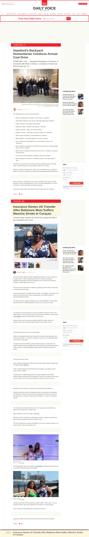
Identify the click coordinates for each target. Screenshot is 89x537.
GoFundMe (17, 316)
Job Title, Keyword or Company (70, 167)
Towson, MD (18, 201)
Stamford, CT (19, 45)
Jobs (78, 14)
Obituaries (67, 14)
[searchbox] (10, 4)
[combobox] (9, 4)
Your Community (22, 14)
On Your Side (32, 14)
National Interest (43, 14)
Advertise (84, 13)
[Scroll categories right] (87, 14)
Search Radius (66, 177)
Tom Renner (19, 109)
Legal (74, 14)
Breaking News (11, 14)
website (40, 185)
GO (69, 18)
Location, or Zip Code (67, 172)
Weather (60, 14)
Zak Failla (18, 272)
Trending (53, 14)
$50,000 (26, 365)
